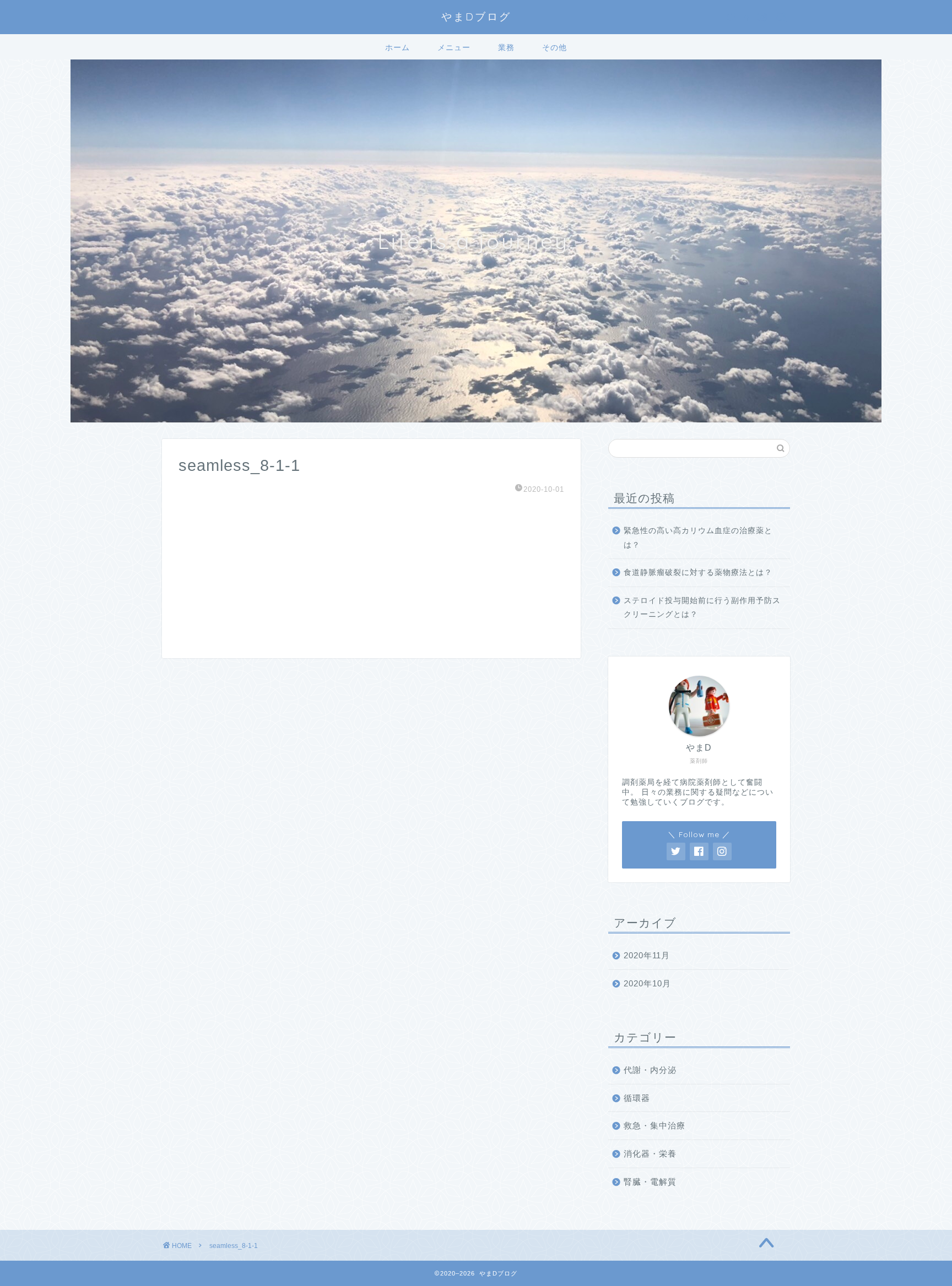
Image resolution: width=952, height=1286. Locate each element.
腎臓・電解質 (650, 1181)
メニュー (453, 47)
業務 (506, 47)
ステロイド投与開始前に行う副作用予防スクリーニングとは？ (702, 607)
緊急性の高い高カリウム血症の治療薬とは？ (698, 538)
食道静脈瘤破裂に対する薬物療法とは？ (698, 572)
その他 (554, 47)
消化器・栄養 (650, 1153)
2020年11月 (647, 955)
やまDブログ (476, 16)
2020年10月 (647, 983)
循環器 (637, 1098)
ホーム (397, 47)
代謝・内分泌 (650, 1070)
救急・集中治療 (654, 1125)
